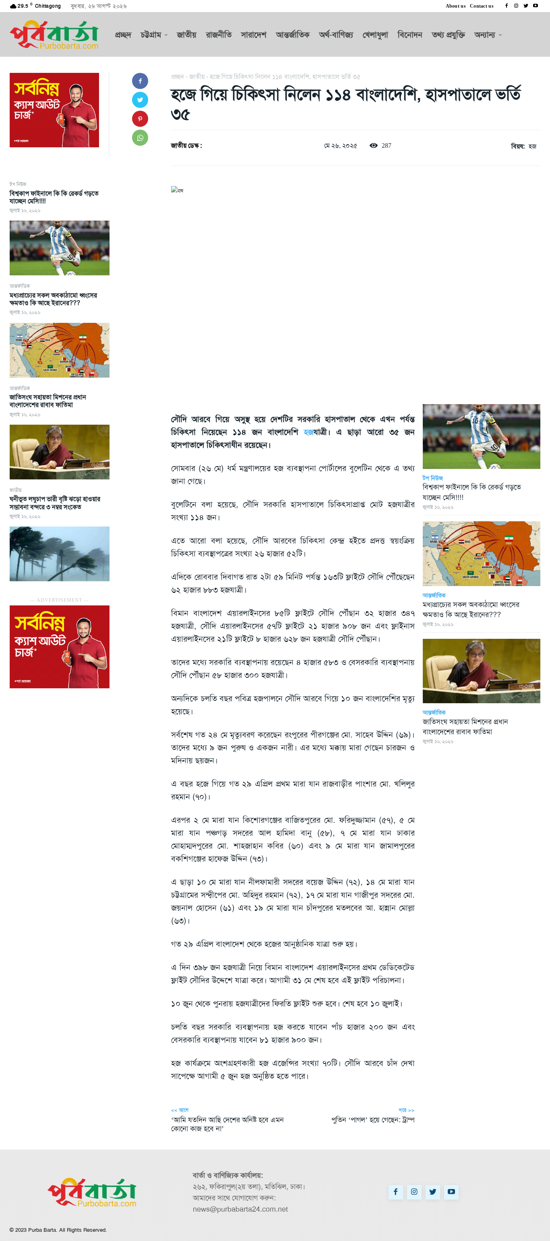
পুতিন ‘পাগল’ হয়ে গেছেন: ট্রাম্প (373, 1120)
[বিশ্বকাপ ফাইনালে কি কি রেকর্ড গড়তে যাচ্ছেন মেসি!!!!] (60, 248)
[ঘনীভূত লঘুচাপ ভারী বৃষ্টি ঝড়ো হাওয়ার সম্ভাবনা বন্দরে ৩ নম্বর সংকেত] (60, 554)
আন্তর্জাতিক (20, 286)
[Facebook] (506, 6)
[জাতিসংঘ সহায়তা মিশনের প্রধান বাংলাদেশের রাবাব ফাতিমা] (60, 452)
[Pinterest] (140, 119)
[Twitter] (526, 6)
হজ (532, 146)
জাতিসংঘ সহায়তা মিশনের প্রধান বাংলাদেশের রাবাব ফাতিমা (48, 401)
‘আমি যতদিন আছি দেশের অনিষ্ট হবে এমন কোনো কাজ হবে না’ (227, 1124)
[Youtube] (535, 6)
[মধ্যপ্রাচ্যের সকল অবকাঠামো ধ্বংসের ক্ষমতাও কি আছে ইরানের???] (60, 350)
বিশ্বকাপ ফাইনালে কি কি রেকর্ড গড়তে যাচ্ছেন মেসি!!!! (54, 197)
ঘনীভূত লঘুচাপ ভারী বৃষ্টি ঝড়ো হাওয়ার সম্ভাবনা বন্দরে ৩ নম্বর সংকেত (55, 503)
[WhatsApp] (140, 138)
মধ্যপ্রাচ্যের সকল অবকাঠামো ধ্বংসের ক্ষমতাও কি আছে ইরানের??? (53, 299)
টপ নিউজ (18, 184)
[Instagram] (516, 6)
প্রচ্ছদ (177, 76)
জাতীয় (15, 490)
